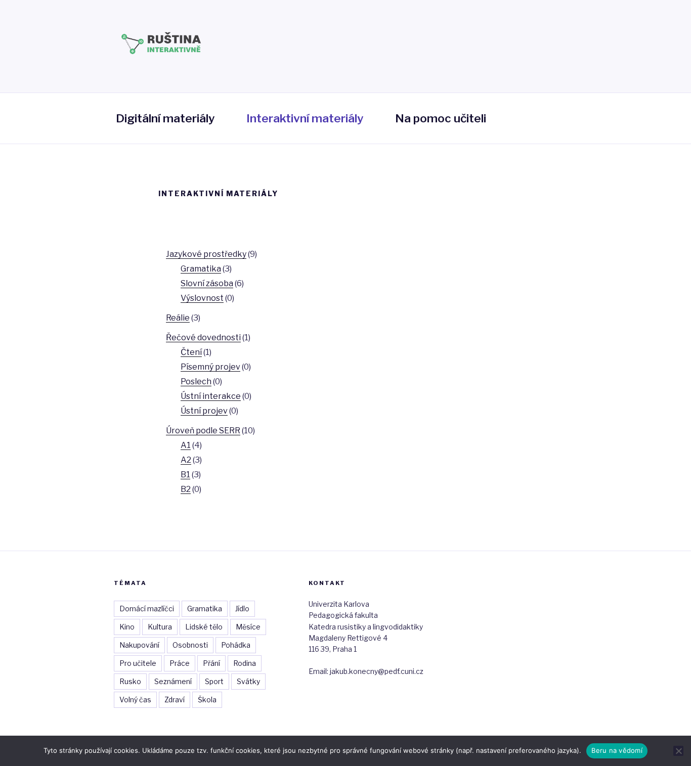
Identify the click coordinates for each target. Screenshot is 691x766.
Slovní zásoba (207, 283)
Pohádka (235, 645)
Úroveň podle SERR (203, 430)
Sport (214, 681)
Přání (211, 663)
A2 (186, 460)
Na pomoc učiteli (440, 118)
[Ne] (678, 751)
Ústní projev (204, 411)
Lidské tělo (204, 626)
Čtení (191, 352)
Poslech (196, 381)
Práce (179, 663)
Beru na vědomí (616, 750)
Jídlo (242, 608)
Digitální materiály (165, 118)
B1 (185, 474)
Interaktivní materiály (305, 118)
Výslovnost (202, 298)
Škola (207, 699)
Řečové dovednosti (203, 337)
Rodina (244, 663)
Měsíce (248, 626)
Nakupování (139, 645)
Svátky (248, 681)
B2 (186, 489)
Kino (127, 626)
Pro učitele (137, 663)
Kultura (160, 626)
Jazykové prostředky (206, 254)
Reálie (178, 318)
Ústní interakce (211, 396)
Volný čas (135, 699)
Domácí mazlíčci (146, 608)
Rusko (130, 681)
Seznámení (173, 681)
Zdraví (174, 699)
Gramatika (201, 269)
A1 (186, 445)
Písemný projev (210, 367)
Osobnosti (190, 645)
